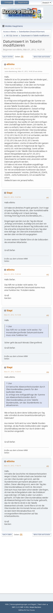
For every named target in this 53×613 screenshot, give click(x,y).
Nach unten (8, 57)
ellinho (11, 64)
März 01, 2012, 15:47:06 (12, 197)
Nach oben (7, 534)
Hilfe (6, 604)
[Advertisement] (26, 564)
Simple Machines (35, 607)
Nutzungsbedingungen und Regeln (23, 604)
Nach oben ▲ (43, 604)
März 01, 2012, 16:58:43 (12, 372)
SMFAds (21, 610)
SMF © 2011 (24, 607)
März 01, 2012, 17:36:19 (12, 466)
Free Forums (30, 610)
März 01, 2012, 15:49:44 (12, 274)
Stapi (9, 192)
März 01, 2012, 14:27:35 (12, 68)
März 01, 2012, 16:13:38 (12, 315)
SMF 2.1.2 (15, 607)
